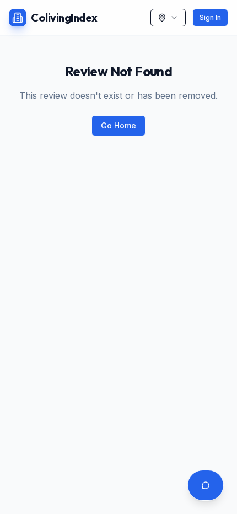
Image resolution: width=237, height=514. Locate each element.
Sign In (210, 17)
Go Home (118, 125)
